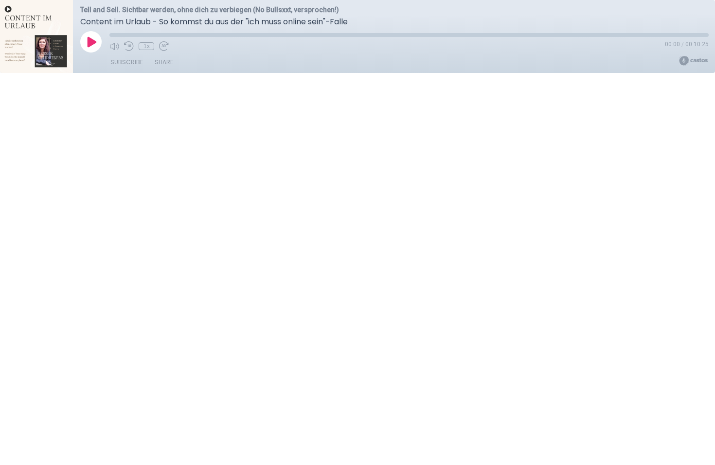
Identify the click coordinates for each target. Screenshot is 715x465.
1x (146, 46)
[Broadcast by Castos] (693, 61)
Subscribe (126, 62)
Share (164, 62)
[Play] (91, 42)
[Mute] (114, 46)
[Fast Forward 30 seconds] (164, 46)
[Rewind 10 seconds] (129, 46)
